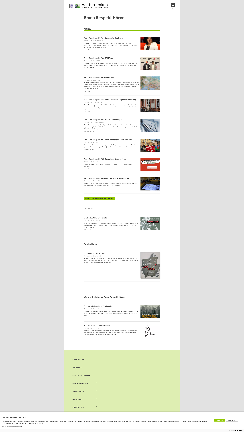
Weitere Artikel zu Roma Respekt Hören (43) (99, 198)
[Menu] (173, 5)
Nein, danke (232, 420)
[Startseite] (88, 5)
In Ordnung (219, 420)
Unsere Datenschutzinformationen (11, 426)
